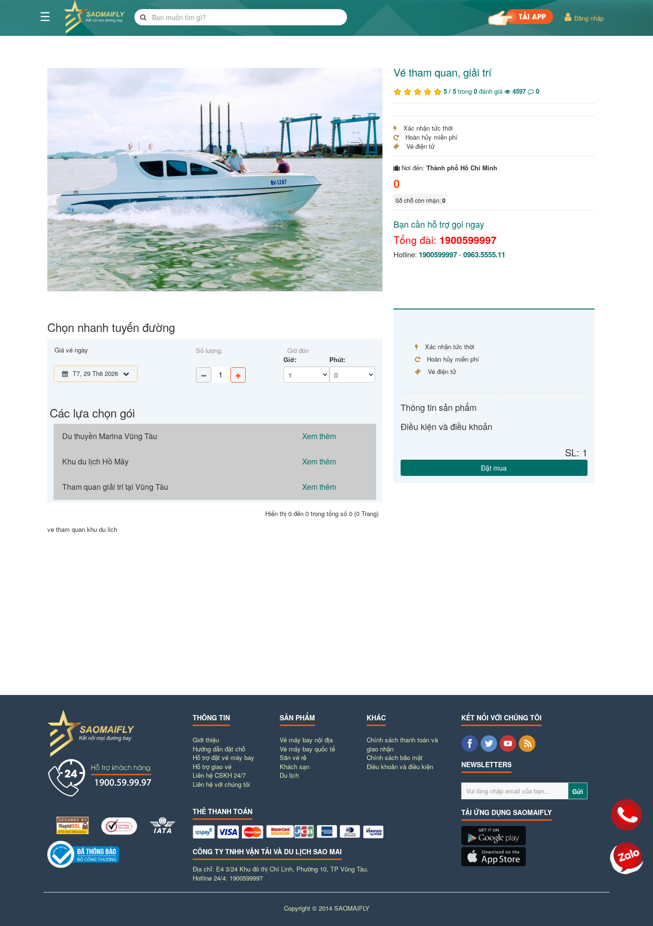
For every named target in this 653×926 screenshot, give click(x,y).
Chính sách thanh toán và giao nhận (402, 744)
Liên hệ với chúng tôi (221, 784)
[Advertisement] (326, 618)
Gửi (577, 791)
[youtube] (508, 743)
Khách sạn (294, 766)
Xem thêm (319, 435)
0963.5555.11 (484, 254)
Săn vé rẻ (293, 757)
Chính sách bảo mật (395, 757)
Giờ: (289, 359)
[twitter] (488, 743)
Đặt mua (494, 467)
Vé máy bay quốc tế (307, 748)
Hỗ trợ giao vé (212, 766)
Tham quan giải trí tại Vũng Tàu (115, 487)
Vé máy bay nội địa (306, 739)
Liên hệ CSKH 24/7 (219, 775)
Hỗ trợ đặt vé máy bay (223, 757)
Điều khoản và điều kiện (400, 766)
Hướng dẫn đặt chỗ (219, 748)
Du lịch (289, 775)
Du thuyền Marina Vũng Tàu (109, 436)
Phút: (337, 359)
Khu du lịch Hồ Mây (95, 461)
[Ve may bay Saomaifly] (493, 842)
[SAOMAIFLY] (114, 854)
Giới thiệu (206, 739)
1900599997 (468, 239)
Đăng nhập (588, 17)
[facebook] (469, 743)
